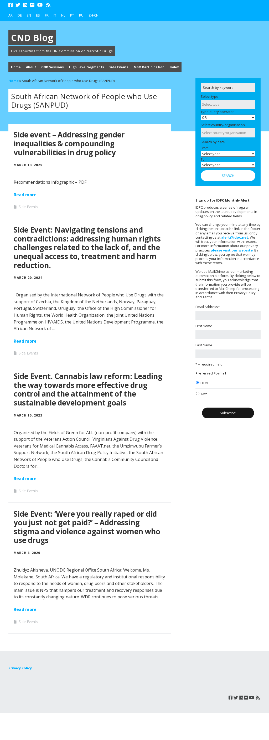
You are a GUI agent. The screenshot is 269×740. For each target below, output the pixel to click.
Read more (25, 195)
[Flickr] (32, 5)
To (203, 159)
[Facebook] (11, 5)
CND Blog (32, 38)
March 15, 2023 (28, 415)
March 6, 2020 (27, 553)
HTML (204, 383)
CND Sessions (52, 67)
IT (55, 15)
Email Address (207, 306)
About (31, 67)
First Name (203, 325)
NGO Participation (149, 67)
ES (38, 15)
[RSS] (48, 5)
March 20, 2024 (28, 277)
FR (47, 15)
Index (174, 67)
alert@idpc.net (234, 237)
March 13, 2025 (28, 165)
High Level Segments (86, 67)
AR (10, 15)
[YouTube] (40, 5)
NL (63, 15)
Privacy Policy (20, 668)
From (205, 148)
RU (81, 15)
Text (203, 394)
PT (72, 15)
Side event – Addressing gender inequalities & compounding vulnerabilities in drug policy (69, 143)
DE (20, 15)
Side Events (118, 67)
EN (29, 15)
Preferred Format (210, 373)
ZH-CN (94, 15)
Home (16, 67)
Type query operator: (218, 111)
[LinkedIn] (25, 5)
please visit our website (232, 250)
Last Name (203, 345)
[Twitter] (17, 5)
